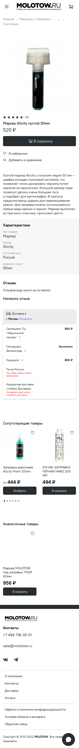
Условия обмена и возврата (25, 717)
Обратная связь (16, 724)
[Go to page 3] (10, 501)
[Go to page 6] (18, 501)
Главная (8, 19)
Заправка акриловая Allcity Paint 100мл (18, 469)
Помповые (11, 24)
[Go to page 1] (4, 501)
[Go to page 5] (15, 501)
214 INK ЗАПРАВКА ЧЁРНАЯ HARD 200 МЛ (57, 471)
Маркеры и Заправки (34, 19)
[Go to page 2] (7, 501)
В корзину (59, 491)
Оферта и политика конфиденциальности (35, 709)
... (58, 19)
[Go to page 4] (13, 501)
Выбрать (20, 491)
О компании (13, 676)
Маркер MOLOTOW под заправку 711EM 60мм (17, 572)
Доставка (11, 691)
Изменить (25, 319)
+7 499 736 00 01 (17, 635)
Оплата (10, 698)
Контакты (12, 683)
